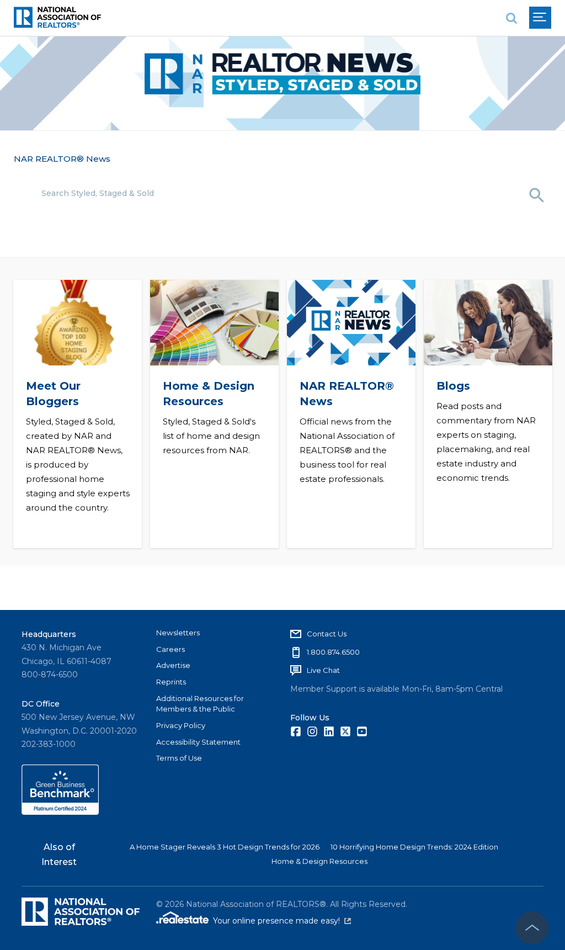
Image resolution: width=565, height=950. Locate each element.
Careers (170, 649)
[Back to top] (531, 927)
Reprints (171, 681)
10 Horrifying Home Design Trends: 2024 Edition (414, 846)
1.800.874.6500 (333, 652)
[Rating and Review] (60, 812)
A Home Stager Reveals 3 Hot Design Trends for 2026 (224, 846)
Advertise (173, 665)
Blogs (453, 385)
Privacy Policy (180, 725)
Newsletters (178, 632)
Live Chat (323, 670)
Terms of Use (179, 757)
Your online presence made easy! (282, 921)
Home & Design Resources (319, 861)
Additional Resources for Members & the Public (200, 704)
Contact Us (327, 633)
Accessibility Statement (198, 741)
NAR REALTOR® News (62, 158)
